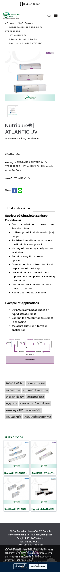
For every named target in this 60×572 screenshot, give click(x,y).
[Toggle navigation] (55, 15)
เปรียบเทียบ (14, 154)
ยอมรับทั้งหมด (38, 566)
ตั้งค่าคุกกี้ (20, 566)
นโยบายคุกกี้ (27, 559)
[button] (48, 16)
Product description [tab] (19, 208)
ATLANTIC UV (31, 166)
